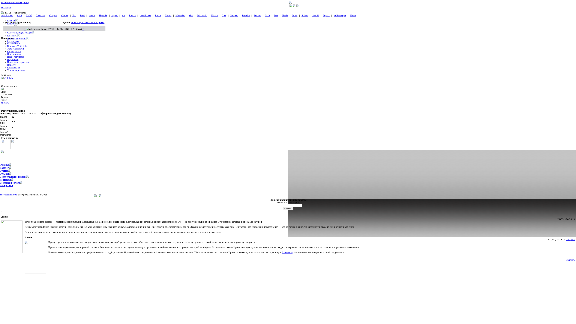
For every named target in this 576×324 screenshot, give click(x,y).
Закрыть (570, 239)
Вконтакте (287, 252)
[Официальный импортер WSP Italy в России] (290, 3)
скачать (5, 102)
